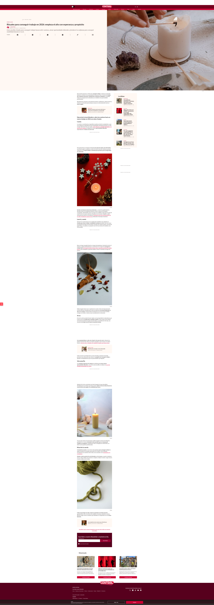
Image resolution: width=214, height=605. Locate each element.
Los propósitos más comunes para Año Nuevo (97, 522)
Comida (97, 9)
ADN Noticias (75, 598)
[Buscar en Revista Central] (135, 6)
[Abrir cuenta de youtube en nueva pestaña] (138, 590)
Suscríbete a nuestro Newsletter (78, 589)
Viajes (128, 9)
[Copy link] (77, 35)
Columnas (91, 9)
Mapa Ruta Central (76, 9)
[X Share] (32, 35)
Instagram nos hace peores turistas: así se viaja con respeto (129, 143)
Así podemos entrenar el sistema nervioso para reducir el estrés (129, 101)
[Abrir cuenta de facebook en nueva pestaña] (140, 590)
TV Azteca (80, 598)
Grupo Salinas (85, 598)
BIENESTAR (90, 108)
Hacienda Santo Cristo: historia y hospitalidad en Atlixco (128, 122)
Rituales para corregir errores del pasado (96, 348)
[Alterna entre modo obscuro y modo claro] (73, 7)
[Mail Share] (92, 35)
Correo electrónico (81, 538)
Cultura (109, 9)
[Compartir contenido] (1, 304)
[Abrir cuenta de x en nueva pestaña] (130, 590)
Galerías (139, 9)
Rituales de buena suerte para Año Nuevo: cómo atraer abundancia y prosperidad (97, 110)
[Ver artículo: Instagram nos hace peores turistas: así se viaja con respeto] (119, 142)
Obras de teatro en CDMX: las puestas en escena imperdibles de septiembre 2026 (129, 112)
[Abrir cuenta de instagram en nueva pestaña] (132, 590)
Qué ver (122, 9)
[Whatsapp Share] (47, 35)
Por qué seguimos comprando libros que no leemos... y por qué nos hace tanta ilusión (128, 133)
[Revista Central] (107, 6)
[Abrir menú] (137, 6)
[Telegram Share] (62, 35)
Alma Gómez (13, 26)
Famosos (103, 9)
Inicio (23, 19)
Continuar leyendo (86, 577)
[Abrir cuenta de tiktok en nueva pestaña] (135, 590)
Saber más (116, 602)
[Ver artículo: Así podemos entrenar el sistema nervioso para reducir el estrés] (119, 100)
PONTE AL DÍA (90, 347)
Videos (133, 9)
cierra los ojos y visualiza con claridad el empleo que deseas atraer (95, 343)
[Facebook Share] (17, 35)
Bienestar (84, 9)
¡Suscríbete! (105, 540)
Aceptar (134, 602)
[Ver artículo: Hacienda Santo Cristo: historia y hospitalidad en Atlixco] (119, 121)
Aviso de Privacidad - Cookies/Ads (78, 594)
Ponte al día (116, 9)
